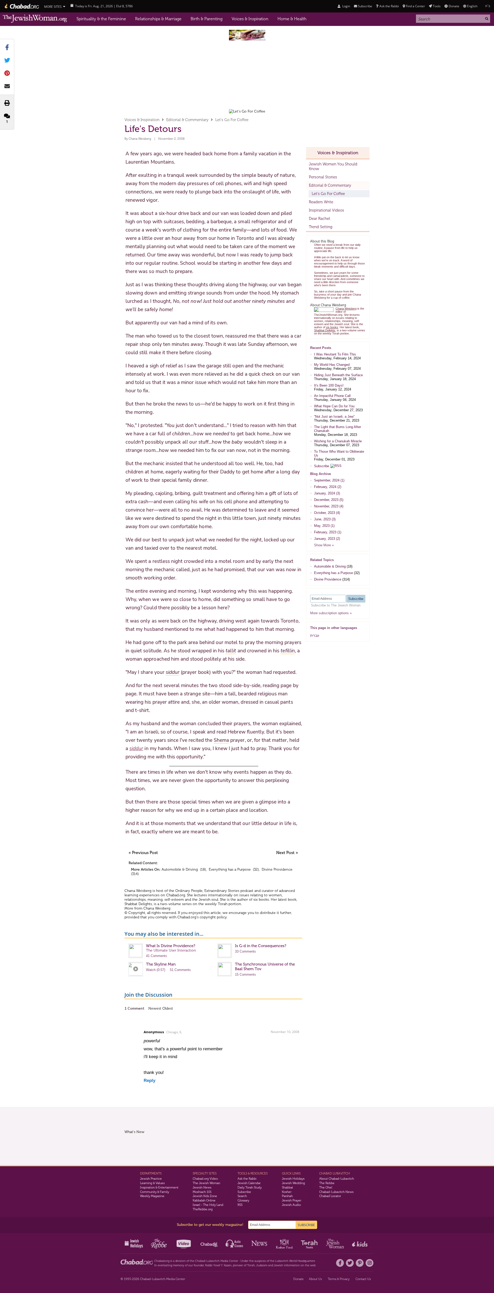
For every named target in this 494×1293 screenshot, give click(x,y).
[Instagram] (369, 1263)
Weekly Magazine (152, 1196)
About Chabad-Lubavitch (336, 1178)
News (259, 1243)
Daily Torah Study (250, 1187)
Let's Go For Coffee (231, 119)
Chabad (200, 1261)
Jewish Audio (291, 1205)
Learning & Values (152, 1183)
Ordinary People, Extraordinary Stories (207, 891)
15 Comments (245, 974)
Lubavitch (213, 1261)
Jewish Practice (151, 1178)
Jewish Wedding (293, 1183)
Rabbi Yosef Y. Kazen (218, 1265)
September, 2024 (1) (329, 480)
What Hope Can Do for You (334, 406)
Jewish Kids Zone (205, 1196)
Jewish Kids (360, 1243)
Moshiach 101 (202, 1192)
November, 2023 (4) (328, 506)
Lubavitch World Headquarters (295, 1261)
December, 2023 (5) (328, 500)
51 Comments (180, 970)
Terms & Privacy (339, 1279)
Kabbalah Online (204, 1200)
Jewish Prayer (291, 1200)
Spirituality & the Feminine (101, 18)
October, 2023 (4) (327, 513)
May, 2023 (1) (324, 526)
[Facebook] (340, 1263)
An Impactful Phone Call (332, 396)
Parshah (287, 1196)
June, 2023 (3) (325, 519)
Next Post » (287, 852)
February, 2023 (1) (327, 532)
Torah (251, 1265)
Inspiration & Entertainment (159, 1187)
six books (261, 899)
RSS (240, 1205)
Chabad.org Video (205, 1178)
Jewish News (202, 1187)
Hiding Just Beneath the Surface (338, 375)
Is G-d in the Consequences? (260, 945)
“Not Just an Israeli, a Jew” (334, 416)
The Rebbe (327, 1183)
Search (242, 1196)
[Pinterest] (360, 1263)
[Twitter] (350, 1263)
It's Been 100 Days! (329, 385)
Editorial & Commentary (187, 119)
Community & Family (154, 1192)
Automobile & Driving (180, 869)
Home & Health (292, 18)
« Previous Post (143, 852)
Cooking (284, 1243)
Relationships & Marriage (158, 18)
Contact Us (363, 1279)
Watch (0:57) (155, 970)
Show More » (324, 545)
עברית (314, 636)
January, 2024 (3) (327, 493)
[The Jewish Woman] (35, 18)
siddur (136, 748)
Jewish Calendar (249, 1183)
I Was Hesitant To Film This (335, 354)
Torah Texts (310, 1243)
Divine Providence (277, 869)
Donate (454, 6)
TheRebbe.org (203, 1209)
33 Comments (245, 951)
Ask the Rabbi (389, 6)
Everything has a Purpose (230, 869)
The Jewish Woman (206, 1183)
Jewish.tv (184, 1243)
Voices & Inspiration (250, 18)
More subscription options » (331, 613)
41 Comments (156, 956)
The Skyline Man (161, 964)
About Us (315, 1279)
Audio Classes (234, 1243)
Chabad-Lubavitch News (336, 1192)
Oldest (167, 1008)
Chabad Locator (330, 1196)
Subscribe (321, 466)
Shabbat (287, 1187)
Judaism (261, 1265)
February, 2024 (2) (327, 487)
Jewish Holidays (293, 1178)
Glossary (243, 1200)
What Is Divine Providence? (170, 945)
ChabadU (209, 1243)
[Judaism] (21, 6)
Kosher (286, 1192)
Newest (155, 1008)
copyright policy (213, 917)
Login (346, 6)
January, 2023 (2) (327, 539)
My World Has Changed (332, 365)
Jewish (278, 1265)
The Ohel (325, 1187)
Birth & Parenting (206, 18)
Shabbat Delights (138, 904)
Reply (149, 1080)
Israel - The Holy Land (208, 1205)
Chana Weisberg (140, 139)
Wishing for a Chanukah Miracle (338, 441)
